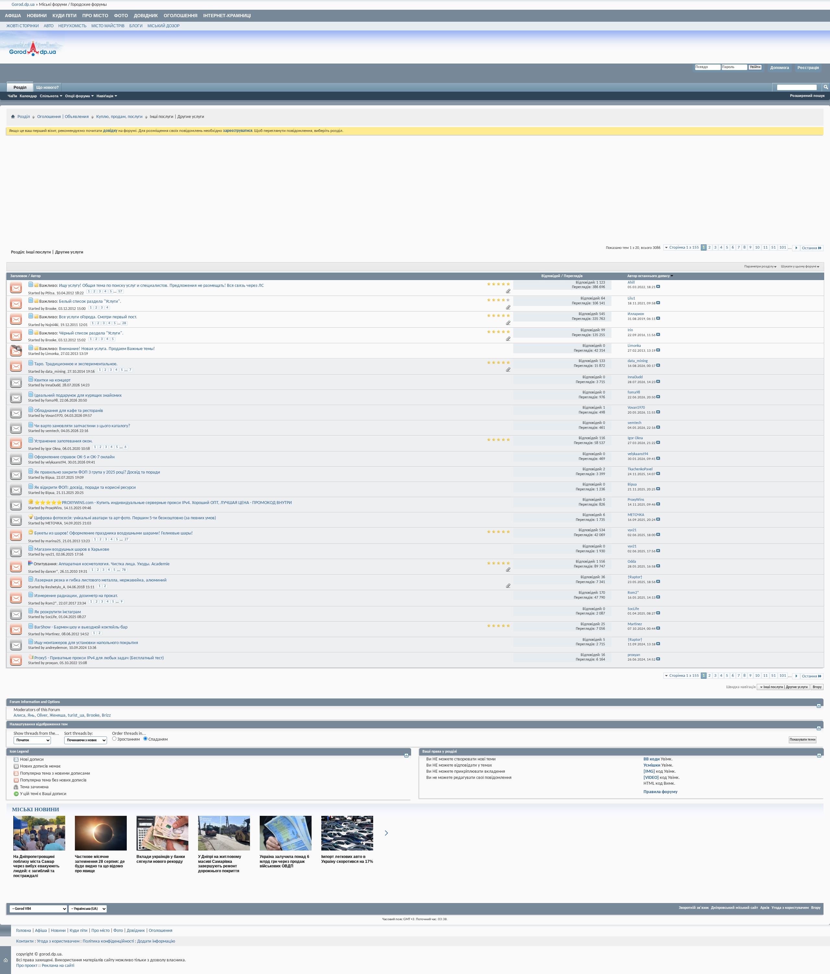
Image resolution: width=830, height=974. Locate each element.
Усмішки (652, 765)
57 (120, 291)
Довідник (146, 15)
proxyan (51, 663)
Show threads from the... (36, 733)
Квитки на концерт (52, 380)
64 (603, 298)
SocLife (51, 617)
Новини (37, 15)
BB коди (652, 759)
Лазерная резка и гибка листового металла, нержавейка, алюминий (100, 580)
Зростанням (128, 739)
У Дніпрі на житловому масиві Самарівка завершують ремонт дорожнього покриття (219, 863)
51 (773, 247)
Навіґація (105, 96)
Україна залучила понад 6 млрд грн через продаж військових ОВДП (284, 861)
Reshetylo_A (55, 587)
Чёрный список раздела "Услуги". (91, 333)
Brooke (50, 309)
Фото (121, 15)
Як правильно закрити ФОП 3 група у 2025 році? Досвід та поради (97, 472)
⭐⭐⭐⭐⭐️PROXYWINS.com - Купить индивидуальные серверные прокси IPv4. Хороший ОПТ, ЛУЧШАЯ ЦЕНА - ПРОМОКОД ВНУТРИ (163, 502)
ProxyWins (53, 508)
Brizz (106, 715)
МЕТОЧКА (53, 523)
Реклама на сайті (58, 965)
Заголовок (18, 276)
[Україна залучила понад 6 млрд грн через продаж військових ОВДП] (286, 853)
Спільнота (49, 96)
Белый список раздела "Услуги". (90, 301)
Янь (31, 715)
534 (602, 530)
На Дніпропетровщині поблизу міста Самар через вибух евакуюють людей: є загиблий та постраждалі (36, 866)
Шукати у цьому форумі (798, 266)
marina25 (53, 541)
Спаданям (158, 739)
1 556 (600, 562)
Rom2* (51, 603)
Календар (28, 96)
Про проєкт (26, 965)
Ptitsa (49, 293)
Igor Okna (53, 449)
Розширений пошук (807, 96)
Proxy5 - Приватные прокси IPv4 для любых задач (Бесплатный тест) (99, 658)
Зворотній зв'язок (694, 908)
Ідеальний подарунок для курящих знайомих (78, 395)
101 (782, 247)
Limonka (52, 354)
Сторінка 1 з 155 (684, 247)
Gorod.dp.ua (23, 4)
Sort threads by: (78, 733)
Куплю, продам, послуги (119, 116)
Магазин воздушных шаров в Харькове (71, 549)
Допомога (779, 67)
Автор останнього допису (648, 276)
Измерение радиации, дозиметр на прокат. (76, 595)
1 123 (600, 283)
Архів (764, 908)
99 (603, 330)
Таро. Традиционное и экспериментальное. (76, 364)
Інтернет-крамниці (227, 15)
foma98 (51, 401)
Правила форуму (661, 792)
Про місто (95, 15)
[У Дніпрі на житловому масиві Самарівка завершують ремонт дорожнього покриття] (224, 853)
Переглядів (573, 276)
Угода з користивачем (58, 941)
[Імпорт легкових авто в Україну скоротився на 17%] (347, 853)
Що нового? (47, 87)
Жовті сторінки (22, 26)
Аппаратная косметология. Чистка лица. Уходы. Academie (114, 564)
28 (124, 323)
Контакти (25, 941)
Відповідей (550, 276)
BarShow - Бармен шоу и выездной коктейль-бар (80, 627)
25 (603, 624)
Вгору (817, 687)
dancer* (51, 572)
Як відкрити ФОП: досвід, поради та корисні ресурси (85, 487)
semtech (52, 431)
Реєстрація (808, 67)
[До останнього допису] (658, 287)
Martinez (52, 634)
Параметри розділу (759, 266)
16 (603, 655)
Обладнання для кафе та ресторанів (68, 410)
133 (602, 361)
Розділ (20, 87)
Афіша (13, 15)
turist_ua (76, 715)
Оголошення (180, 15)
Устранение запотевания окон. (63, 441)
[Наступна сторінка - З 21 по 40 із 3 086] (796, 248)
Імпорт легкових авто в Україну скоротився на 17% (347, 859)
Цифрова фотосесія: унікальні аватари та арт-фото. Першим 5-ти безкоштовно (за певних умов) (125, 518)
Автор (36, 276)
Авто (48, 26)
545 (602, 314)
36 (603, 577)
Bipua (49, 478)
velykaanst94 (55, 462)
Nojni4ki (51, 325)
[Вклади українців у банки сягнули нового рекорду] (162, 853)
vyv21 (49, 555)
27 (126, 539)
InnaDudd (52, 385)
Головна (23, 930)
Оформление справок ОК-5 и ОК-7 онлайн (74, 457)
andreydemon (56, 648)
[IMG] (649, 771)
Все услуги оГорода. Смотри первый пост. (98, 317)
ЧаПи (12, 96)
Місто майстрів (107, 26)
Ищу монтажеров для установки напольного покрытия (86, 642)
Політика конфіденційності (108, 941)
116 (602, 438)
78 (124, 570)
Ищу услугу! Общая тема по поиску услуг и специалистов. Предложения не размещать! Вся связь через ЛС (161, 285)
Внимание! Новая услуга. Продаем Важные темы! (107, 348)
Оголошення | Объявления (63, 116)
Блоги (136, 26)
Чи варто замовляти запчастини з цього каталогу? (82, 426)
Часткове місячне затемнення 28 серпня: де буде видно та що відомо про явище (100, 863)
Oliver (42, 715)
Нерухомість (72, 26)
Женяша (57, 715)
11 (765, 247)
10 (757, 247)
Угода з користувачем (790, 908)
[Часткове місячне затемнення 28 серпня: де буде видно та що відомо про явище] (101, 853)
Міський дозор (164, 26)
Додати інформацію (156, 941)
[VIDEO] (651, 777)
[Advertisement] (415, 184)
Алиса (19, 715)
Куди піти (65, 15)
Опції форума (77, 96)
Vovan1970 (54, 416)
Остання (809, 248)
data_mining (55, 372)
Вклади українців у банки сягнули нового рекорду (160, 859)
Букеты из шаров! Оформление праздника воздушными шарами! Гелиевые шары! (113, 533)
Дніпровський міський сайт (734, 908)
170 (602, 593)
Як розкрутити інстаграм (57, 612)
